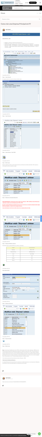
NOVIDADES (41, 218)
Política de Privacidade (22, 435)
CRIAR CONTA (33, 2)
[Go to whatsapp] (39, 433)
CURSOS (16, 3)
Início (37, 13)
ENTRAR (26, 2)
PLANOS (21, 3)
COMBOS (17, 5)
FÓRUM (21, 5)
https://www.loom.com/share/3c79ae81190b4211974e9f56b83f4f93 (14, 381)
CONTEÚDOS (17, 1)
